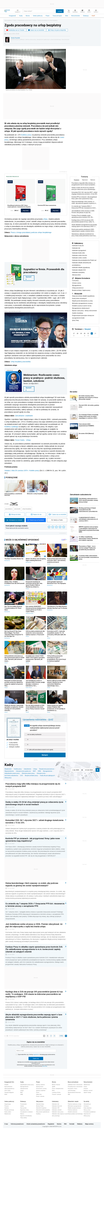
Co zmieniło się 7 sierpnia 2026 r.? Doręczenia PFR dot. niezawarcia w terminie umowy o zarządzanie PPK (84, 207)
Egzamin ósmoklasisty (26, 1115)
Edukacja (86, 15)
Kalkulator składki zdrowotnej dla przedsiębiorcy (81, 264)
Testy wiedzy (23, 1117)
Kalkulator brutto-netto (78, 253)
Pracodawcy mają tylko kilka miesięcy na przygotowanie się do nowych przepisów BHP (83, 184)
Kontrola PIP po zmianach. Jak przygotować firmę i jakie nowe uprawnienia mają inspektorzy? (84, 197)
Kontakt (71, 1124)
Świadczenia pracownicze (46, 769)
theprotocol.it (87, 1113)
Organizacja (7, 1104)
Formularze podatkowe (90, 1111)
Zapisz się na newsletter (59, 514)
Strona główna (8, 20)
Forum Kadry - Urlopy (23, 440)
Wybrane (92, 179)
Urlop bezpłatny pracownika (21, 362)
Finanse (86, 1088)
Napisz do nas (37, 514)
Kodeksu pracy (26, 135)
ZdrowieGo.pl (87, 1104)
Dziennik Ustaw (40, 1104)
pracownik (17, 509)
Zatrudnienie (27, 769)
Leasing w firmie (56, 1092)
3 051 (61, 1035)
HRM (39, 771)
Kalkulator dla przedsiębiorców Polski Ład (84, 260)
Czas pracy (75, 280)
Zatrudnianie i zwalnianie (24, 416)
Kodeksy (38, 1113)
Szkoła (22, 1106)
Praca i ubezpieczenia (57, 1088)
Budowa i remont (88, 1090)
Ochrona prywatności (17, 1124)
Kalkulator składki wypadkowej (81, 267)
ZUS (21, 775)
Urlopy (34, 20)
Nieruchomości (75, 15)
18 (77, 333)
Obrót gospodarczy (9, 1088)
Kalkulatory (78, 243)
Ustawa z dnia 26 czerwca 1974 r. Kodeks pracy (21, 470)
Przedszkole (23, 1104)
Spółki (53, 1086)
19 (81, 333)
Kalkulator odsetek (57, 1110)
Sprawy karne (39, 1086)
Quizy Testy (75, 320)
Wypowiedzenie (9, 771)
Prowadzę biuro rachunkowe (75, 1086)
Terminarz (78, 329)
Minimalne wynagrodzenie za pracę (82, 303)
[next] (66, 1036)
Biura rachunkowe (73, 1082)
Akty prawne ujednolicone (42, 1111)
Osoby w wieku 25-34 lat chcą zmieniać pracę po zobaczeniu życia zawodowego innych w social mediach (83, 188)
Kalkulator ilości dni (57, 1106)
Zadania (6, 1108)
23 (95, 333)
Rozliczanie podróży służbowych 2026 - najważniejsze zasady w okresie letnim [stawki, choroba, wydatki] (83, 230)
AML (69, 1094)
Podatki (6, 1084)
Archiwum (86, 1106)
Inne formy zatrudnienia (11, 775)
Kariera (59, 1124)
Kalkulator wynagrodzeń (79, 250)
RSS (65, 1124)
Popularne (76, 179)
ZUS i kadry (7, 1090)
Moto (66, 15)
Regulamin (51, 1124)
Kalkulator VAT (55, 1108)
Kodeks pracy (18, 769)
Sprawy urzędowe (40, 1090)
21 (88, 333)
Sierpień (87, 329)
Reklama (79, 1124)
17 (74, 333)
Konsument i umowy (41, 1088)
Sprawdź (28, 278)
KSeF (93, 15)
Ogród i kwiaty (87, 1092)
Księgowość (12, 15)
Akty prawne (39, 1101)
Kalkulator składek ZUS (79, 270)
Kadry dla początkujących (47, 775)
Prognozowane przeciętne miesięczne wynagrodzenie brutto (83, 317)
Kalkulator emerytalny (78, 272)
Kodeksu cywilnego (11, 427)
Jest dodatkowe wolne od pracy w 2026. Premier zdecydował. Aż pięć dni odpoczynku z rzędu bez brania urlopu (83, 211)
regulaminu (36, 1054)
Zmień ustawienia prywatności (35, 1124)
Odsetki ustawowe (72, 1111)
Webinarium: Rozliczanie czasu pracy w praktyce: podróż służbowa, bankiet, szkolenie (44, 378)
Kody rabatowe (87, 1108)
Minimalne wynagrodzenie (74, 1106)
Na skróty (86, 1101)
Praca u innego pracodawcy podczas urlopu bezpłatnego (31, 232)
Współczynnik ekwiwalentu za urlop (82, 301)
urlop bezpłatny (26, 509)
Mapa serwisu (89, 1124)
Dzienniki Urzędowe (41, 1108)
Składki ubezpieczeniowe (74, 1108)
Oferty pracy (8, 777)
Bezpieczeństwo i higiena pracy (81, 290)
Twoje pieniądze (57, 15)
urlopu (45, 219)
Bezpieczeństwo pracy (31, 775)
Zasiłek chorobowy (77, 313)
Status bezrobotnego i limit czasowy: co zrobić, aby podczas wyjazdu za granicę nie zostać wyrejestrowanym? (84, 202)
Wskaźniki (78, 293)
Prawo (47, 15)
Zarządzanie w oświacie (26, 1111)
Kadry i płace (7, 1111)
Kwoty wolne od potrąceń (79, 298)
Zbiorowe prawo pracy (28, 773)
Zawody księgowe (9, 1092)
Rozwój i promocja (9, 1110)
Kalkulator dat (76, 248)
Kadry (21, 15)
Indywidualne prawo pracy (24, 20)
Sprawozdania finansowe (74, 1092)
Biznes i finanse (56, 1084)
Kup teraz (25, 210)
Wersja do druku (16, 514)
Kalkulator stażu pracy (57, 1111)
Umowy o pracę (76, 283)
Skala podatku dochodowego (75, 1113)
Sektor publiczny (37, 15)
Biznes (28, 15)
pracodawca (8, 509)
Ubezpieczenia (41, 773)
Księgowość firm (9, 1082)
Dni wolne (73, 392)
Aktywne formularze (82, 278)
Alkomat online (76, 275)
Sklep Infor (39, 1094)
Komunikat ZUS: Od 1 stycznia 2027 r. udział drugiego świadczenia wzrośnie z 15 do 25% (84, 193)
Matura (22, 1113)
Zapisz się (36, 1058)
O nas (6, 1124)
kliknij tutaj (44, 1066)
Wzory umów (87, 1110)
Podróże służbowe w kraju (74, 1104)
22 (91, 333)
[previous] (44, 1036)
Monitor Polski (39, 1106)
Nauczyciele (23, 1108)
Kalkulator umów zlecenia (79, 255)
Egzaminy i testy (24, 1110)
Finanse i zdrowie (56, 1094)
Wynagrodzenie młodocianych (81, 308)
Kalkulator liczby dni (78, 245)
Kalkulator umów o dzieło (79, 257)
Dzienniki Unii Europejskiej (43, 1110)
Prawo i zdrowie (40, 1096)
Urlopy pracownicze (78, 288)
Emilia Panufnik (15, 38)
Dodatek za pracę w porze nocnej (81, 305)
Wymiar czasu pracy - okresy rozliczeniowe (84, 310)
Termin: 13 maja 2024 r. (31, 383)
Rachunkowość (8, 1086)
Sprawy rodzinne (40, 1084)
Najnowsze (85, 179)
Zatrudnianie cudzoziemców (80, 494)
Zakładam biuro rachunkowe (75, 1084)
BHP (34, 771)
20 (84, 333)
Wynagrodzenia (76, 285)
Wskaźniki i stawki (73, 1101)
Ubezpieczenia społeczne (23, 771)
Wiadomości (8, 769)
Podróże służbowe (72, 1110)
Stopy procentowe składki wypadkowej (83, 296)
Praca (37, 1092)
